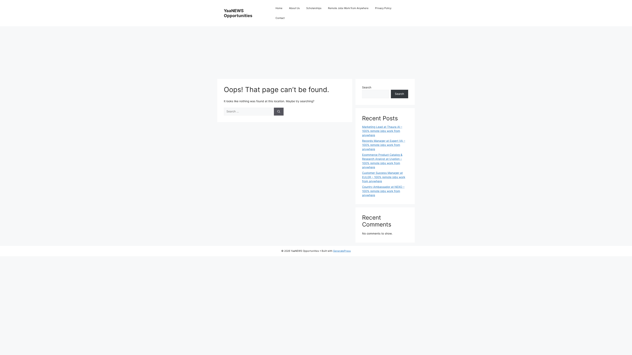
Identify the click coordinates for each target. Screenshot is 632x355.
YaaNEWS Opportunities (238, 13)
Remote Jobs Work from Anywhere (348, 8)
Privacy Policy (383, 8)
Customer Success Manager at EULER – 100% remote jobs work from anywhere (383, 177)
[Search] (279, 112)
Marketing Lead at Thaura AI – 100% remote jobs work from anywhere (382, 131)
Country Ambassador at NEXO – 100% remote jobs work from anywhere (383, 191)
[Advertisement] (316, 51)
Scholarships (313, 8)
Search (366, 87)
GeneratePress (342, 250)
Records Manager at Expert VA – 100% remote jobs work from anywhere (383, 145)
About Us (294, 8)
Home (279, 8)
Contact (280, 18)
